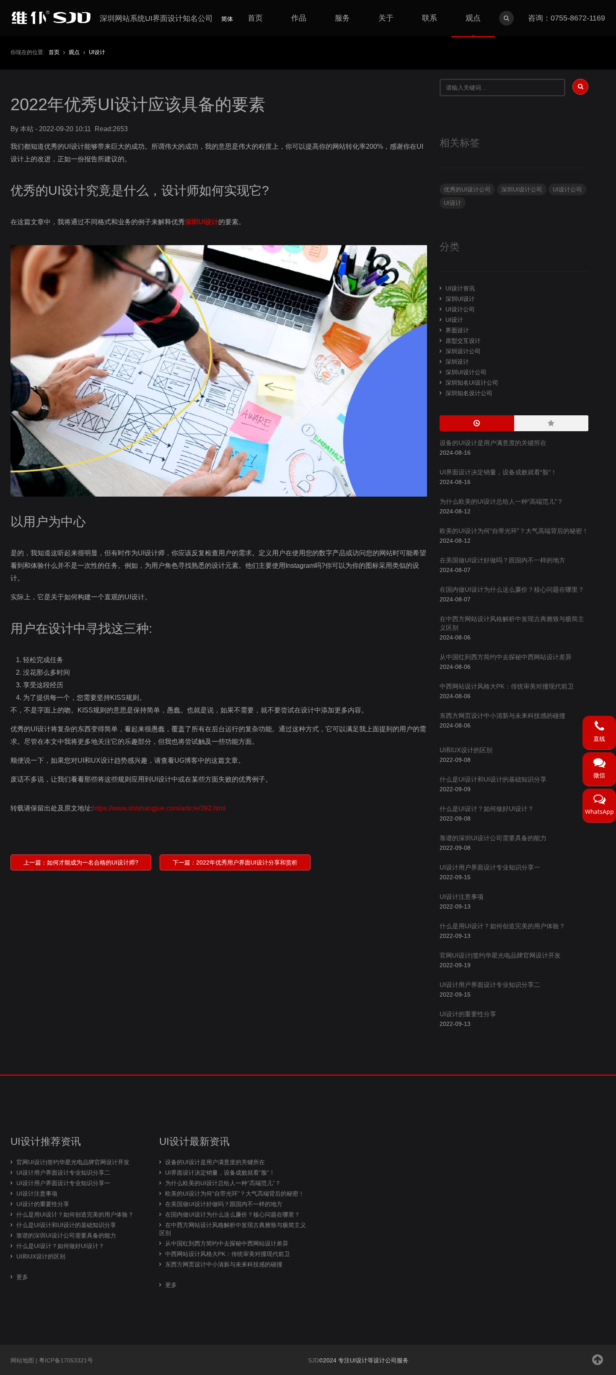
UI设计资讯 (460, 288)
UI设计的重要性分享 (468, 1014)
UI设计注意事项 (462, 896)
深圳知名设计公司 (468, 393)
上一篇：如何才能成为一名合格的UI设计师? (80, 862)
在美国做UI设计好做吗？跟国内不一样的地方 (502, 560)
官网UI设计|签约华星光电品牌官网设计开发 (500, 955)
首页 (54, 52)
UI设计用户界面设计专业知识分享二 (490, 984)
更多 (22, 1277)
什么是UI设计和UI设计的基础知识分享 (493, 779)
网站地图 (22, 1360)
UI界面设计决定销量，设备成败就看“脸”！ (498, 472)
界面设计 (457, 330)
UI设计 (97, 52)
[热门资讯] (551, 423)
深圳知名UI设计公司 (471, 382)
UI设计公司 (567, 189)
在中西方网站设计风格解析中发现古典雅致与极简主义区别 (232, 1229)
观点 (74, 52)
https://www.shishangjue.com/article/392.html (159, 808)
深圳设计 (457, 361)
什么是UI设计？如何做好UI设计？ (487, 808)
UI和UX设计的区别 (466, 750)
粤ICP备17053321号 (66, 1360)
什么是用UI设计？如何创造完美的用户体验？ (502, 926)
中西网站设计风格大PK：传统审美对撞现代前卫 (507, 686)
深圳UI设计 (201, 221)
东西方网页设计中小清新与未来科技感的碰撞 (502, 715)
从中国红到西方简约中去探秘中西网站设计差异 (506, 656)
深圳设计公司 (463, 351)
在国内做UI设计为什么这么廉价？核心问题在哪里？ (512, 589)
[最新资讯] (477, 423)
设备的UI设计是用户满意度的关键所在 (493, 442)
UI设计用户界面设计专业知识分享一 (490, 867)
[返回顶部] (598, 1360)
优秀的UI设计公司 (467, 189)
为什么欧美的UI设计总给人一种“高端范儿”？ (501, 501)
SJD (313, 1360)
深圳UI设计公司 (521, 189)
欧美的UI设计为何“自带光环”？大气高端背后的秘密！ (514, 530)
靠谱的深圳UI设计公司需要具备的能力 (493, 838)
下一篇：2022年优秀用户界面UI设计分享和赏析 (235, 862)
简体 (227, 19)
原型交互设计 (463, 340)
